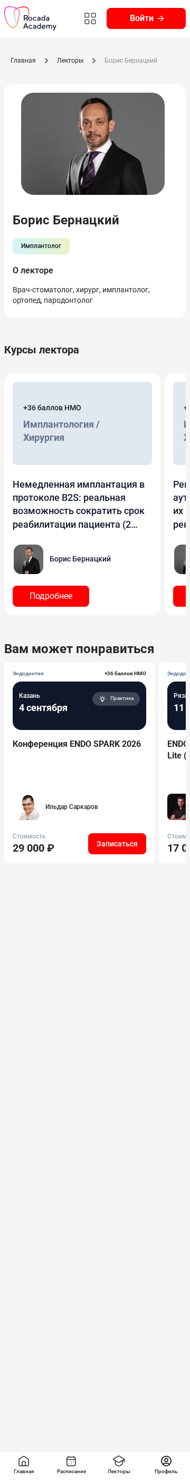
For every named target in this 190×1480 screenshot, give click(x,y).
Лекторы (70, 60)
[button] (51, 596)
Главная (23, 60)
